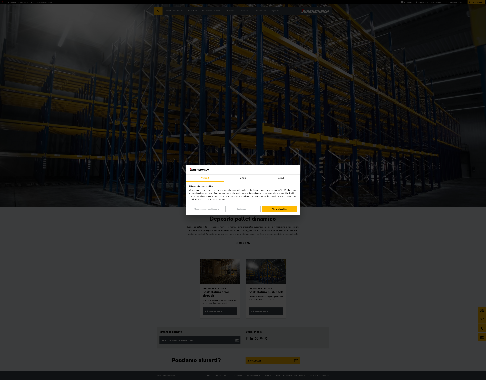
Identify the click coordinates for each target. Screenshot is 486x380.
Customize (241, 209)
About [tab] (281, 178)
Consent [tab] (205, 178)
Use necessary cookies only (206, 209)
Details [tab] (243, 178)
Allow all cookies (279, 209)
